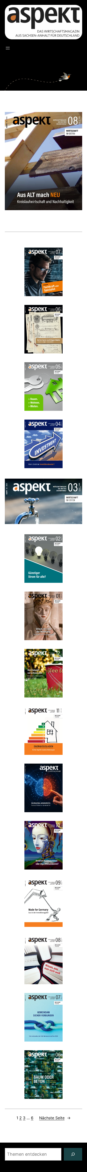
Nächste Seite (55, 1117)
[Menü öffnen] (8, 48)
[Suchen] (73, 1154)
